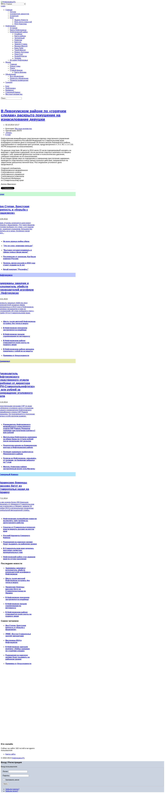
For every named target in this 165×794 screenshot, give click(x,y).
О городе (13, 28)
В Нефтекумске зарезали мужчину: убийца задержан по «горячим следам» (17, 649)
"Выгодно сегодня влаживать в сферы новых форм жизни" (17, 251)
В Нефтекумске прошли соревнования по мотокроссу (16, 335)
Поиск (12, 68)
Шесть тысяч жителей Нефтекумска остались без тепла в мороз (19, 322)
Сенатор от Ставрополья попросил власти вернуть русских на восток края (19, 529)
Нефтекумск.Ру (18, 758)
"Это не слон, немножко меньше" (18, 246)
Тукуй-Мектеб (20, 50)
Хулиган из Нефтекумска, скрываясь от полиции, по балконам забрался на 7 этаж (19, 460)
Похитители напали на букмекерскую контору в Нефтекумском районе (20, 446)
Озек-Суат (18, 54)
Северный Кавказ (12, 92)
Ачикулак (18, 40)
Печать (8, 133)
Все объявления (17, 76)
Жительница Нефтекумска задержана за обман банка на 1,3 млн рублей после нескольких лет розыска (20, 439)
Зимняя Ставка (20, 44)
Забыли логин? (11, 791)
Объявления (10, 74)
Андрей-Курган (20, 56)
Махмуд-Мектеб (20, 46)
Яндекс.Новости (21, 20)
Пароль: (6, 776)
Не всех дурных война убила (16, 241)
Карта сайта (10, 754)
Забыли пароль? (12, 789)
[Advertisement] (37, 102)
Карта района (20, 36)
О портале (14, 16)
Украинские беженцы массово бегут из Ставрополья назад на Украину (15, 590)
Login (3, 6)
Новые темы (15, 66)
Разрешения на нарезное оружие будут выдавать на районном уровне (20, 543)
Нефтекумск (10, 26)
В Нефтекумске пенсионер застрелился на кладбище (15, 329)
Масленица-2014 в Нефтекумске (13, 641)
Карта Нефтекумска (18, 30)
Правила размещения (19, 80)
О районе (18, 34)
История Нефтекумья (19, 60)
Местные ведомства (13, 94)
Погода (13, 12)
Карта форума (20, 72)
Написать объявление (19, 78)
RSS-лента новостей (23, 22)
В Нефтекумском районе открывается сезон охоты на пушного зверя (16, 343)
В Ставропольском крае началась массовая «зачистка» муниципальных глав (18, 550)
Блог (7, 86)
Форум (8, 62)
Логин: (5, 771)
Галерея (8, 82)
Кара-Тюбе (18, 48)
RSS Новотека (20, 24)
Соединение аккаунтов (19, 14)
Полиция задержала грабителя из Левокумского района (18, 453)
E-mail (8, 135)
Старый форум (16, 70)
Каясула (17, 42)
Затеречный (19, 38)
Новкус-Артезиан (21, 52)
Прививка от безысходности (16, 355)
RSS (12, 18)
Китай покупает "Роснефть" (15, 269)
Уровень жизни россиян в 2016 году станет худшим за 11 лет (19, 264)
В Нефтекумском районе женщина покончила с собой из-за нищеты (18, 350)
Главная (8, 10)
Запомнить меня (12, 780)
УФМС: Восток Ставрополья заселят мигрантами (18, 635)
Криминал (9, 90)
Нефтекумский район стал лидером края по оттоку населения (19, 558)
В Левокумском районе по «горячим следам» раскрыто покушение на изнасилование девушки (33, 115)
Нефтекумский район (19, 32)
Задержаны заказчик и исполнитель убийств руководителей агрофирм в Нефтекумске (17, 571)
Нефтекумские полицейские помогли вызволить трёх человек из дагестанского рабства (20, 521)
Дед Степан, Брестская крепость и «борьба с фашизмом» (15, 627)
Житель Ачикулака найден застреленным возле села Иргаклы (19, 468)
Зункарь (17, 58)
